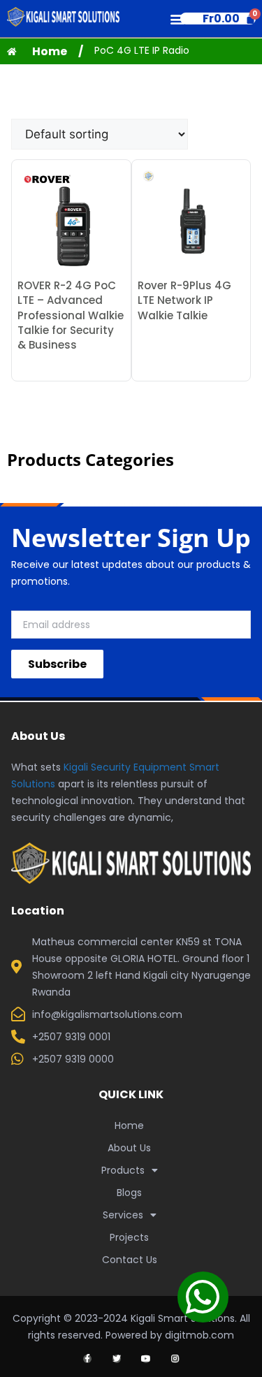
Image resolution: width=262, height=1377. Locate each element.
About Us (129, 1148)
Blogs (129, 1193)
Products (123, 1170)
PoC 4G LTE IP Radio (141, 50)
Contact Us (129, 1260)
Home (129, 1125)
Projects (129, 1237)
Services (123, 1215)
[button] (177, 18)
